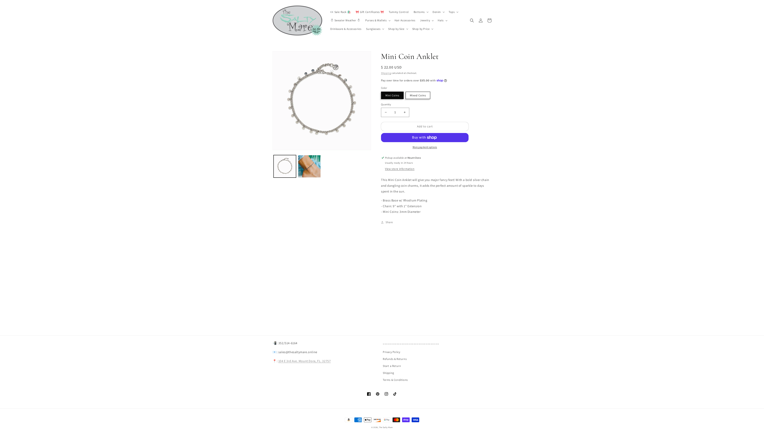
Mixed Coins (418, 95)
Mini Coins (392, 95)
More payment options (425, 147)
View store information (399, 169)
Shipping (386, 72)
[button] (420, 12)
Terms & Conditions (395, 380)
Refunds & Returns (395, 359)
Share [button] (389, 222)
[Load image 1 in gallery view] (285, 166)
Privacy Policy (391, 352)
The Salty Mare (386, 427)
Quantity (386, 104)
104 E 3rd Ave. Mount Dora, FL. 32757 (304, 361)
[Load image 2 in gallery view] (309, 166)
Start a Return (392, 366)
